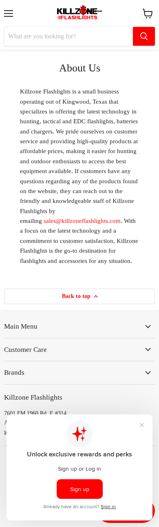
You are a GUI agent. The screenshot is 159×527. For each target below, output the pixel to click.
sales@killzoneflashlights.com (82, 221)
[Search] (144, 36)
